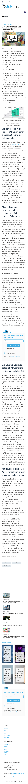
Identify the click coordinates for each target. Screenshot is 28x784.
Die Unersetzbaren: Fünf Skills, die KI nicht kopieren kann (20, 675)
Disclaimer (6, 737)
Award (5, 749)
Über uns (6, 730)
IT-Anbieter (6, 753)
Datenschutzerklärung (15, 356)
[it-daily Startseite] (13, 6)
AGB (5, 733)
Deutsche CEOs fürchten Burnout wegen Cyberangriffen (7, 675)
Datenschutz (7, 732)
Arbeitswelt (7, 563)
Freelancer (15, 144)
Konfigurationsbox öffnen (17, 773)
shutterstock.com (12, 776)
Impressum (7, 735)
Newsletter (6, 751)
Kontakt (6, 728)
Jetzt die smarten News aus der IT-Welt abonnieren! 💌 (13, 336)
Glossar (6, 746)
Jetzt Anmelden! (14, 345)
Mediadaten (7, 744)
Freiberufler (7, 565)
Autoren (6, 755)
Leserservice (7, 748)
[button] (5, 16)
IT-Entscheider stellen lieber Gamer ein (20, 656)
